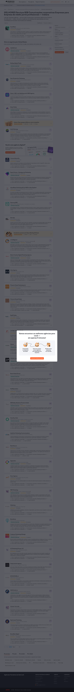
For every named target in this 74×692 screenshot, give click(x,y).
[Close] (56, 331)
